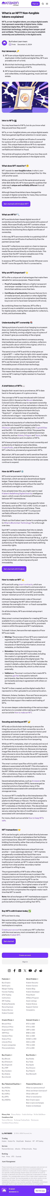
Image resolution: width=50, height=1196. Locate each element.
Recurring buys (7, 1007)
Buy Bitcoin (6, 1059)
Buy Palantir (30, 1071)
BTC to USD (30, 1024)
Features (6, 979)
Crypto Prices (8, 1020)
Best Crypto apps (33, 1100)
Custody (18, 1157)
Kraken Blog (30, 989)
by (7, 1133)
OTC (12, 1157)
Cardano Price (7, 1036)
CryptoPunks (7, 447)
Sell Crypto (6, 986)
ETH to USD (30, 1027)
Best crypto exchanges (35, 1103)
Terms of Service (7, 1120)
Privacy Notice (16, 1114)
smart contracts (26, 584)
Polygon (27, 435)
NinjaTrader (20, 1141)
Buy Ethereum (7, 1062)
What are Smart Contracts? (36, 1091)
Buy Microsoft (31, 1074)
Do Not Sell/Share (39, 1114)
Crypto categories (9, 1045)
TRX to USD (30, 1045)
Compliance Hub (7, 1117)
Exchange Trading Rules (22, 1120)
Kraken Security (32, 983)
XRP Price (5, 1033)
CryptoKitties (41, 427)
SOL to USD (30, 1036)
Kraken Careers (32, 986)
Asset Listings (31, 1001)
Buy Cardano (7, 1071)
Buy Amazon (30, 1068)
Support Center (32, 1007)
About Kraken (32, 979)
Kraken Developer (33, 992)
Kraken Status (31, 1004)
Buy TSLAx (6, 1091)
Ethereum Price (7, 1027)
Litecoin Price (7, 1042)
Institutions (6, 998)
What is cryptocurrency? (35, 1088)
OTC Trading (6, 995)
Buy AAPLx (6, 1094)
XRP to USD (30, 1030)
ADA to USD (30, 1042)
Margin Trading (7, 989)
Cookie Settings (27, 1114)
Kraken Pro (11, 1141)
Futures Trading (8, 992)
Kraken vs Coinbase (33, 1106)
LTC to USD (30, 1048)
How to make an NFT (23, 712)
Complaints (30, 1010)
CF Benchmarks (27, 1149)
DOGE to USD (31, 1039)
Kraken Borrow (7, 1010)
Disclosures (34, 1120)
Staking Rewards (8, 1004)
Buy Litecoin (6, 1077)
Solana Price (6, 1039)
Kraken (4, 1141)
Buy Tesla (29, 1062)
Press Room (30, 995)
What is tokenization (34, 1097)
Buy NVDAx (6, 1088)
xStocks (17, 1149)
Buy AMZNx (6, 1100)
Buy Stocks (31, 1055)
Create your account (10, 930)
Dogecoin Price (7, 1030)
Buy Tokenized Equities (11, 1084)
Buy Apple (30, 1065)
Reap (35, 1149)
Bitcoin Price (6, 1024)
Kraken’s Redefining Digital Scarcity (17, 493)
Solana (20, 435)
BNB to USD (30, 1033)
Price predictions (8, 1048)
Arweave (36, 781)
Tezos (37, 435)
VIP (33, 1141)
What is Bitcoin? (32, 1094)
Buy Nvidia (30, 1059)
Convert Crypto (33, 1020)
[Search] (43, 4)
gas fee (16, 675)
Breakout (28, 1141)
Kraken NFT (15, 935)
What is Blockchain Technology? (18, 523)
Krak (3, 1157)
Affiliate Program (32, 998)
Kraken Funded (7, 1013)
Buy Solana (6, 1074)
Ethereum (6, 427)
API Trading (6, 1001)
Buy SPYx (5, 1097)
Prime (8, 1157)
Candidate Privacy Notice (10, 1123)
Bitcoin (30, 400)
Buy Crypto (6, 983)
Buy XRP (5, 1068)
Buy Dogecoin (7, 1065)
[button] (48, 1191)
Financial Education (34, 1084)
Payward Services (7, 1149)
